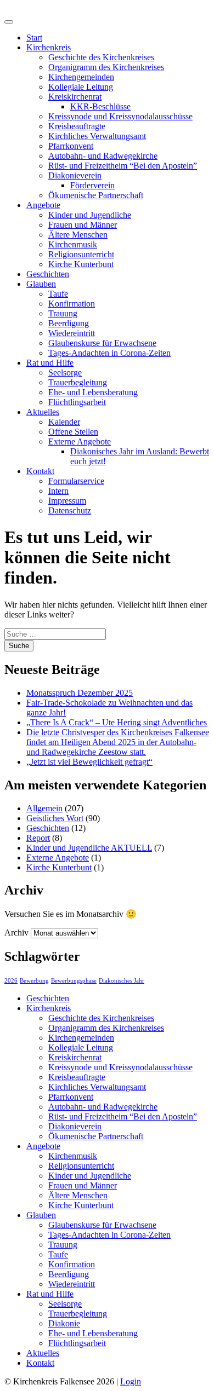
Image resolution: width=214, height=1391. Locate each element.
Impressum (67, 500)
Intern (58, 490)
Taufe (58, 293)
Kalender (64, 421)
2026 (11, 981)
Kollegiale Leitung (80, 86)
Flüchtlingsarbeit (77, 402)
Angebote (43, 205)
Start (34, 37)
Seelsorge (65, 372)
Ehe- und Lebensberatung (93, 392)
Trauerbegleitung (77, 382)
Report (38, 837)
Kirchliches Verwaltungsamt (97, 136)
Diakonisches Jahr (121, 981)
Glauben (41, 283)
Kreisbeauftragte (76, 126)
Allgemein (44, 808)
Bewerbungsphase (74, 981)
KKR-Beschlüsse (100, 106)
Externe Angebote (79, 441)
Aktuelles (42, 412)
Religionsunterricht (81, 254)
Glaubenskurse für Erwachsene (102, 343)
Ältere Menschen (78, 234)
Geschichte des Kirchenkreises (101, 57)
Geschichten (47, 274)
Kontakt (40, 471)
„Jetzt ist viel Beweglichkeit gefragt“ (89, 761)
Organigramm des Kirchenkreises (106, 67)
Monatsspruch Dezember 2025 (79, 692)
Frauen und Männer (82, 224)
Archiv (16, 932)
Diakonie (64, 1323)
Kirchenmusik (72, 244)
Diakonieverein (75, 175)
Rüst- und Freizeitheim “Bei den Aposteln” (122, 165)
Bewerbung (34, 981)
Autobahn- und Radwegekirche (102, 155)
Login (130, 1381)
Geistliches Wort (54, 818)
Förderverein (92, 185)
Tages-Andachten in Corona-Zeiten (109, 352)
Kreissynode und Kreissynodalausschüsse (120, 116)
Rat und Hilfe (50, 362)
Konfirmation (71, 303)
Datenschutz (69, 510)
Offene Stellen (73, 431)
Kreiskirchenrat (75, 96)
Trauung (62, 313)
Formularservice (76, 481)
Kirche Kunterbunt (81, 264)
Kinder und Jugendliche (89, 215)
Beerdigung (68, 323)
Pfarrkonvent (70, 146)
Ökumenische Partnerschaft (95, 195)
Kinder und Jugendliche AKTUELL (89, 847)
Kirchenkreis (48, 47)
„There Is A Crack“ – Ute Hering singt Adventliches (116, 722)
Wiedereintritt (71, 333)
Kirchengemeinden (81, 77)
